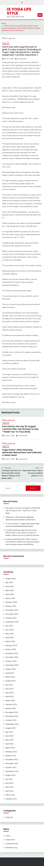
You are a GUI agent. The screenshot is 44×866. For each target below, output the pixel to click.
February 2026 (11, 602)
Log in (8, 836)
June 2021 (10, 783)
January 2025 (11, 649)
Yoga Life (5, 43)
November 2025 (12, 614)
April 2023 (10, 696)
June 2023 (10, 689)
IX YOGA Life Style (19, 11)
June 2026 (10, 586)
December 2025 (12, 610)
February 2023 (11, 704)
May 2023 (10, 693)
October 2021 (11, 767)
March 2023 (10, 700)
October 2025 (11, 618)
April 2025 (10, 637)
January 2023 (11, 708)
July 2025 (9, 626)
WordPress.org (11, 847)
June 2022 (10, 736)
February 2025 (11, 645)
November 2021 (12, 763)
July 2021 (9, 779)
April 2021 (10, 791)
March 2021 (10, 795)
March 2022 (10, 748)
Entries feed (10, 840)
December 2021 (12, 759)
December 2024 (12, 653)
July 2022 (9, 732)
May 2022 (10, 740)
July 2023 (9, 685)
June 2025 (10, 630)
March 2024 (10, 677)
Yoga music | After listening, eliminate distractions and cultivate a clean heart (22, 452)
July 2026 (9, 582)
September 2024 (12, 665)
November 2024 (12, 657)
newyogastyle (22, 59)
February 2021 (11, 799)
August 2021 (11, 775)
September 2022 (12, 724)
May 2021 (10, 787)
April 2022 (10, 744)
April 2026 (10, 594)
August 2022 (11, 728)
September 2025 (12, 622)
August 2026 (11, 579)
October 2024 (11, 661)
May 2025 (10, 634)
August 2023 (11, 681)
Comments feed (12, 843)
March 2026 (10, 598)
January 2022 (11, 755)
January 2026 (11, 606)
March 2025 (10, 641)
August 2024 (11, 669)
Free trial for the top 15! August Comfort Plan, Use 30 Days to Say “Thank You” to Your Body (20, 429)
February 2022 (11, 752)
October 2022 (11, 720)
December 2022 (12, 712)
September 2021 (12, 771)
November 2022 (12, 716)
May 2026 (10, 590)
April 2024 (10, 673)
